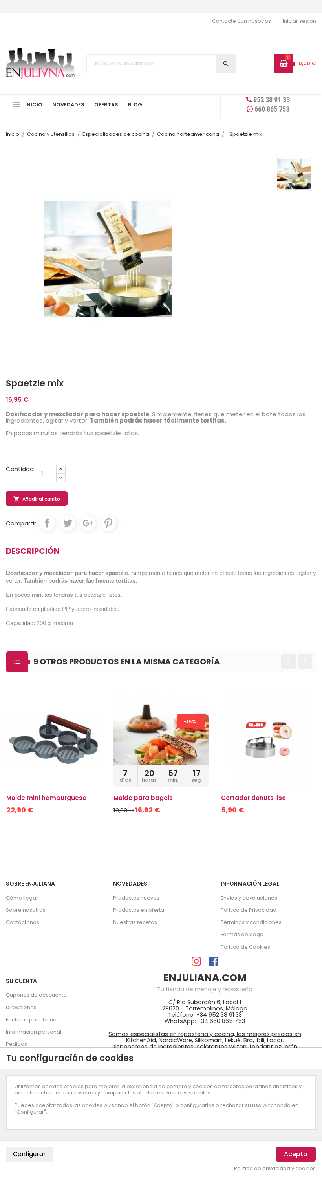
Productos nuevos (136, 898)
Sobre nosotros (26, 910)
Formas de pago (242, 934)
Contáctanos (22, 922)
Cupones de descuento (36, 995)
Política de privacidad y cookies (275, 1169)
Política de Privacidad (248, 910)
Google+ (88, 523)
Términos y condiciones (251, 922)
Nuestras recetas (135, 922)
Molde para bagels (143, 798)
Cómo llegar (22, 898)
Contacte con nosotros (241, 21)
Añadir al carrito (36, 499)
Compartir (47, 523)
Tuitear (67, 523)
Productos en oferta (138, 910)
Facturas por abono (31, 1019)
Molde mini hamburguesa (46, 798)
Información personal (33, 1032)
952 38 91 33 (271, 99)
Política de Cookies (245, 947)
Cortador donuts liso (253, 798)
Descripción (33, 551)
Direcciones (21, 1007)
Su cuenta (21, 981)
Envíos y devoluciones (249, 898)
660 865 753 (271, 109)
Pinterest (108, 523)
